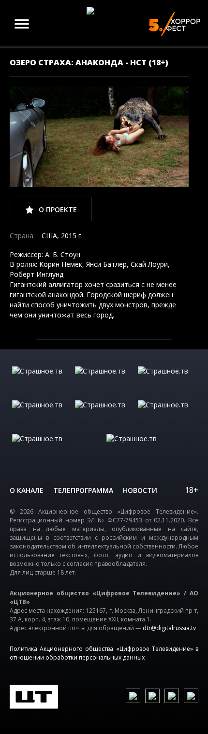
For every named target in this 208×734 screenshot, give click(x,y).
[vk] (133, 696)
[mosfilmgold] (41, 415)
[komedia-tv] (104, 415)
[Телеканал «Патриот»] (151, 448)
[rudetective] (166, 415)
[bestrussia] (104, 381)
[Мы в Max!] (191, 696)
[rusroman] (57, 448)
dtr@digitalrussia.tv (169, 628)
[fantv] (166, 381)
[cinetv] (41, 381)
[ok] (152, 696)
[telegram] (171, 696)
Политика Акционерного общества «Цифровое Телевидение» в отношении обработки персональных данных (104, 653)
